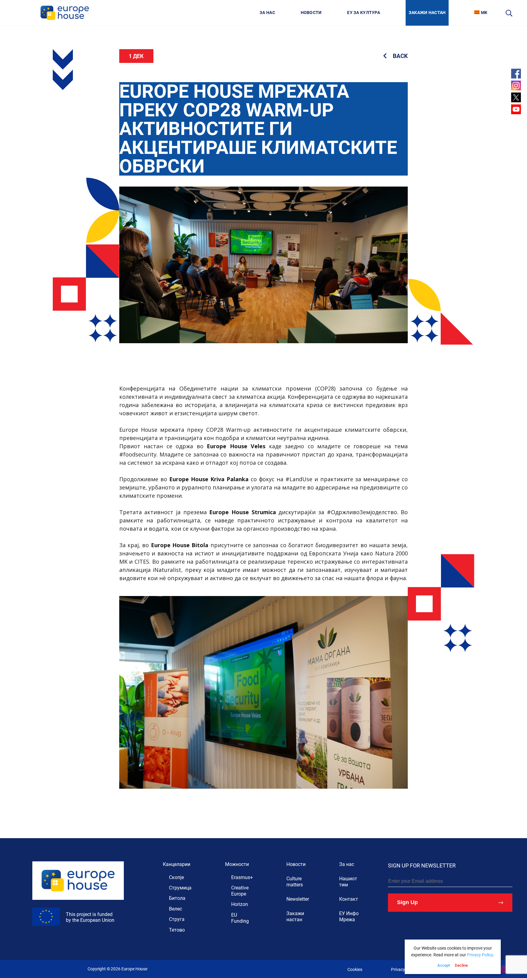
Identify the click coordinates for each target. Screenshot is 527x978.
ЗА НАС (267, 12)
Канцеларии (176, 864)
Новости (296, 864)
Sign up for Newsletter (422, 865)
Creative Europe (240, 891)
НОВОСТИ (311, 12)
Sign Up (407, 902)
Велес (175, 909)
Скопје (176, 877)
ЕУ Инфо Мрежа (349, 916)
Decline (461, 965)
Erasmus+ (242, 877)
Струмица (180, 888)
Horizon (239, 904)
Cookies (354, 969)
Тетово (177, 930)
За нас (346, 864)
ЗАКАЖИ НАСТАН (427, 12)
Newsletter (297, 899)
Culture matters (294, 882)
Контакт (348, 899)
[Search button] (509, 12)
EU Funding (240, 918)
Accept (443, 965)
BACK (399, 56)
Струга (177, 919)
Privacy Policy (404, 969)
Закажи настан (295, 916)
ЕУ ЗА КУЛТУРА (363, 12)
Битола (177, 898)
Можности (237, 864)
